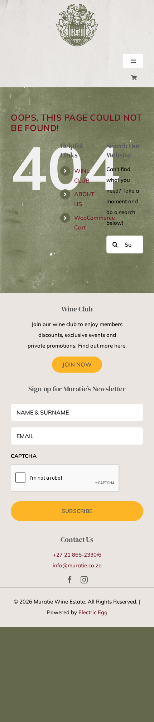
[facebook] (69, 579)
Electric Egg (92, 612)
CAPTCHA (24, 455)
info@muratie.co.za (77, 565)
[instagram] (84, 579)
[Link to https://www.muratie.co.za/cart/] (134, 77)
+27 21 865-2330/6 (77, 554)
